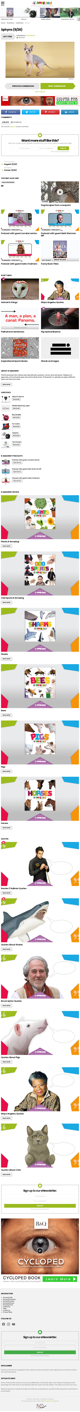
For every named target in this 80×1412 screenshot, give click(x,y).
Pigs (3, 766)
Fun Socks (16, 424)
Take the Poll (17, 463)
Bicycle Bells (16, 415)
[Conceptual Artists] (70, 13)
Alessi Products (18, 396)
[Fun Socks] (5, 426)
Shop (5, 1308)
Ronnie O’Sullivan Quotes (13, 888)
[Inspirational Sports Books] (20, 348)
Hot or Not (46, 260)
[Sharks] (40, 630)
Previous (1, 14)
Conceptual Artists (67, 19)
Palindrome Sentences (12, 331)
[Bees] (40, 686)
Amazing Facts (8, 1305)
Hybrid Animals (46, 19)
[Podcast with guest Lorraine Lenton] (20, 220)
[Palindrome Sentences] (20, 318)
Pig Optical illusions (51, 331)
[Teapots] (30, 13)
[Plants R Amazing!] (40, 517)
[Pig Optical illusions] (60, 318)
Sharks (4, 654)
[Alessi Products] (5, 399)
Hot (3, 842)
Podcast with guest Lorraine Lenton (19, 233)
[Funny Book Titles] (10, 13)
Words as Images (50, 361)
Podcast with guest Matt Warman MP (58, 234)
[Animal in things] (20, 289)
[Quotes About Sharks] (40, 920)
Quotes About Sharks (12, 944)
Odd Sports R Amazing (12, 597)
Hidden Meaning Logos (21, 406)
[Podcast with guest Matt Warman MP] (60, 220)
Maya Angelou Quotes (52, 302)
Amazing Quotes (8, 1301)
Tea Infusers (17, 442)
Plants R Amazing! (10, 541)
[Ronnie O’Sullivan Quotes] (40, 864)
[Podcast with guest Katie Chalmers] (20, 250)
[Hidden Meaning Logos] (5, 408)
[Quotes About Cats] (40, 1146)
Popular (43, 308)
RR (2, 185)
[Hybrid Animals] (50, 13)
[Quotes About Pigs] (40, 1033)
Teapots (23, 19)
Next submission (57, 86)
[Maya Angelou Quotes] (60, 289)
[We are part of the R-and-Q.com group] (40, 1407)
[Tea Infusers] (5, 444)
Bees (3, 710)
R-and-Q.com (49, 1401)
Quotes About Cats (11, 1169)
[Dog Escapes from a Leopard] (60, 192)
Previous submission (23, 86)
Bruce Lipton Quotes (11, 1001)
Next (79, 14)
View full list (40, 92)
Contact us (6, 1310)
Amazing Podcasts (9, 1299)
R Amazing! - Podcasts (11, 230)
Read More (6, 384)
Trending (3, 279)
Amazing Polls (8, 1297)
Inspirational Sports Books (14, 361)
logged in (13, 126)
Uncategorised (8, 182)
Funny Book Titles (7, 19)
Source (71, 79)
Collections (6, 1307)
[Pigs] (40, 742)
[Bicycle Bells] (5, 417)
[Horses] (40, 799)
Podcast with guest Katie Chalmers (19, 263)
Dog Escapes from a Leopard (55, 205)
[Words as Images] (60, 348)
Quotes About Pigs (10, 1057)
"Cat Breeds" (30, 36)
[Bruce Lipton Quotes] (40, 977)
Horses (4, 823)
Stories (45, 202)
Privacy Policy (7, 1312)
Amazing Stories (8, 1303)
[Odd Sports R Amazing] (40, 573)
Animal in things (9, 302)
